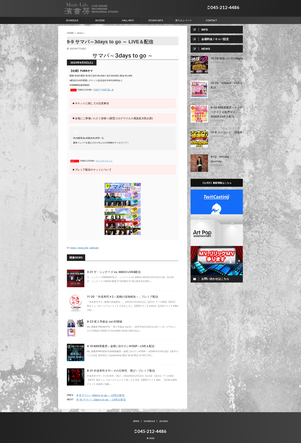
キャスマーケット (104, 160)
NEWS (136, 421)
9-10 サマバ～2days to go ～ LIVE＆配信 (101, 399)
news (73, 247)
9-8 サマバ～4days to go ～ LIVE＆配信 (100, 395)
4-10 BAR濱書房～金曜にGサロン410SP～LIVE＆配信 (121, 346)
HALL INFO (128, 20)
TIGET (97, 89)
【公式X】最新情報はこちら (217, 182)
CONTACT (211, 20)
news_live (83, 247)
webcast (94, 247)
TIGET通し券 (107, 89)
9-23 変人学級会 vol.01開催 (104, 321)
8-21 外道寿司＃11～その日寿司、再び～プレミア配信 (121, 370)
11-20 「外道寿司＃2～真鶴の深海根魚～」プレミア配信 (122, 296)
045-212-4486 (224, 7)
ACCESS (100, 20)
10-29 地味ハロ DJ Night (227, 58)
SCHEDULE (72, 20)
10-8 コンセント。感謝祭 (226, 132)
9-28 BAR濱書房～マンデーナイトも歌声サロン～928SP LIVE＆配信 (227, 112)
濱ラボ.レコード (183, 20)
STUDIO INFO (155, 20)
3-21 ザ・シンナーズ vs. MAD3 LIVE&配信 (114, 272)
